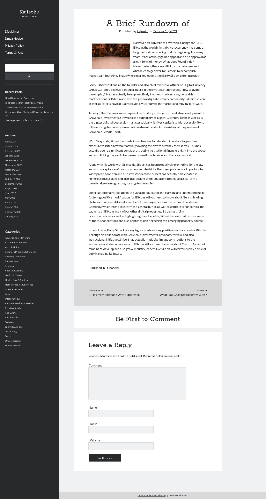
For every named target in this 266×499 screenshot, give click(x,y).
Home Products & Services (19, 284)
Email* (93, 424)
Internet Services (14, 289)
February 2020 (12, 211)
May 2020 (10, 197)
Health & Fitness (13, 275)
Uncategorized (13, 340)
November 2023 (13, 165)
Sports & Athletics (14, 326)
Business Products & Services (20, 251)
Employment (11, 261)
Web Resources (13, 345)
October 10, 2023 (165, 31)
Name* (93, 407)
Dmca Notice (14, 38)
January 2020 (12, 216)
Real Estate (11, 312)
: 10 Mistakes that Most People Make (24, 102)
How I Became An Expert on (19, 98)
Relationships (12, 317)
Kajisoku (29, 12)
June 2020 (10, 193)
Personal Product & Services (20, 303)
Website (94, 440)
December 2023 (13, 160)
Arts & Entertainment (16, 242)
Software (9, 322)
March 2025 (11, 146)
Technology (11, 331)
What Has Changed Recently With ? (183, 294)
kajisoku (142, 31)
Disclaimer (12, 31)
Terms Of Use (14, 52)
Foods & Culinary (14, 270)
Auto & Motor (12, 247)
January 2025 (12, 155)
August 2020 (11, 188)
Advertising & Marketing (17, 237)
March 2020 (11, 207)
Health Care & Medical (16, 279)
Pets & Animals (13, 308)
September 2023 (13, 174)
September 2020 (13, 183)
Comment (95, 365)
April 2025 (10, 141)
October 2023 (12, 169)
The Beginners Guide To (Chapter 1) (23, 120)
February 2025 (12, 150)
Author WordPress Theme (152, 495)
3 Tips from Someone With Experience (114, 294)
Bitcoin (107, 131)
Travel (8, 336)
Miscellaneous (12, 298)
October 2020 (12, 179)
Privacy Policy (14, 45)
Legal (8, 294)
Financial (9, 265)
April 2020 (10, 202)
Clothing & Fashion (15, 256)
